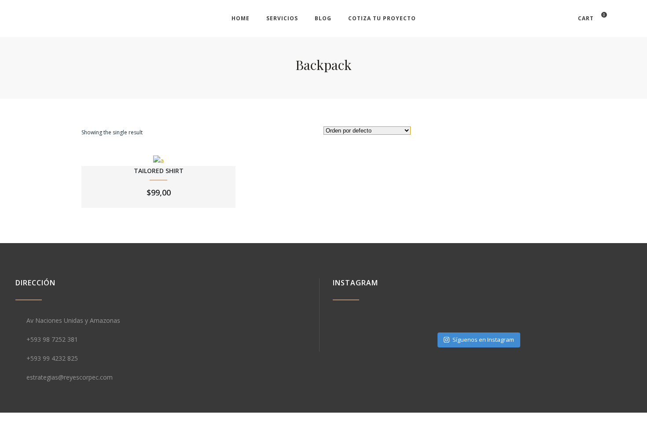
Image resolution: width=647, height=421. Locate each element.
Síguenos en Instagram (483, 339)
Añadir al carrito (158, 167)
